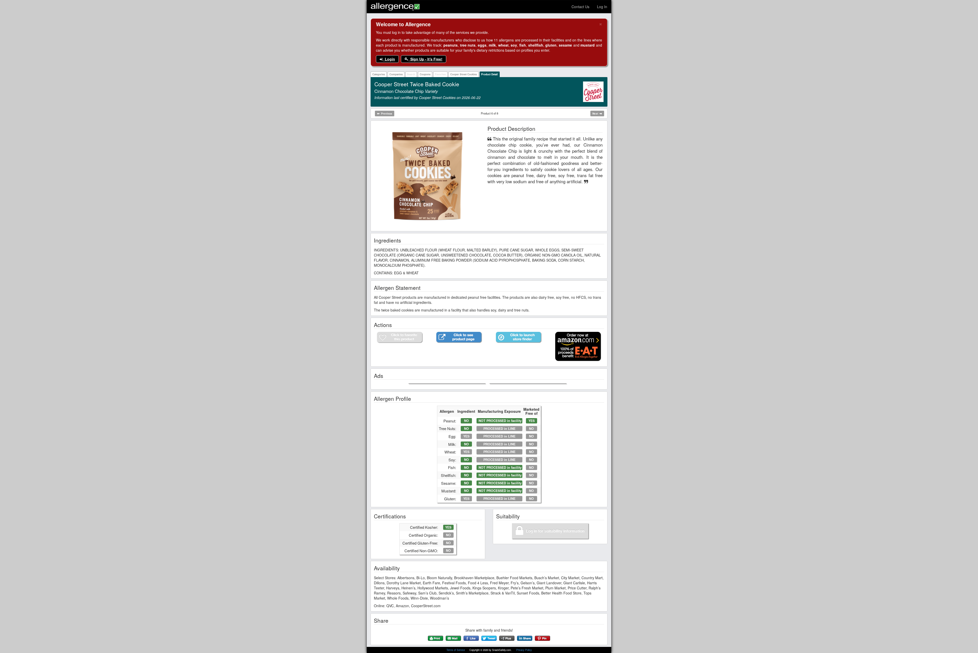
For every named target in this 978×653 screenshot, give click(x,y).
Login (389, 59)
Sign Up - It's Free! (425, 59)
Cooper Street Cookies (463, 74)
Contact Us (580, 6)
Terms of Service (456, 650)
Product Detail (489, 74)
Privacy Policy (524, 650)
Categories (378, 74)
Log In (602, 6)
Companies (396, 74)
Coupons (425, 74)
